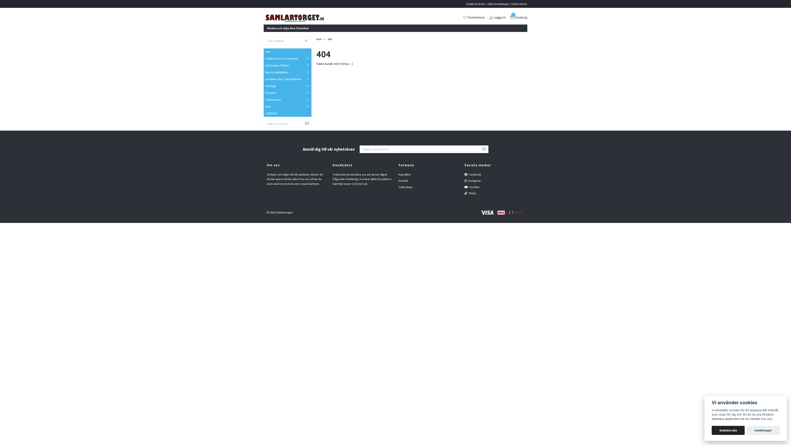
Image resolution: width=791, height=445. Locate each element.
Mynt (268, 112)
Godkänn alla (728, 430)
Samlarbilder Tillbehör (277, 71)
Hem (267, 57)
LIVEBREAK (271, 119)
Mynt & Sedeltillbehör (277, 78)
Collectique (406, 192)
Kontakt (403, 186)
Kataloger (270, 91)
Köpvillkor (405, 180)
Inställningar (763, 430)
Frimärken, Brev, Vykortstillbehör (283, 84)
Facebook (474, 180)
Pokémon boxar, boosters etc (281, 64)
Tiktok (472, 199)
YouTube (474, 192)
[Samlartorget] (312, 20)
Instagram (474, 186)
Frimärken (270, 98)
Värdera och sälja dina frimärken (288, 33)
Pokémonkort (273, 105)
